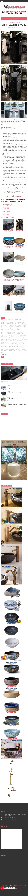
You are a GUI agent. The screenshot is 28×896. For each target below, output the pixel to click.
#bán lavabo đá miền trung (13, 321)
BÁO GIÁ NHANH (14, 196)
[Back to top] (24, 892)
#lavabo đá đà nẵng (11, 332)
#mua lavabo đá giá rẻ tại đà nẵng (10, 345)
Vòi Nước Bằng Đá (7, 205)
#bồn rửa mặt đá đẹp (15, 325)
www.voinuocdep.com (16, 191)
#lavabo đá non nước (15, 336)
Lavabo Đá (5, 212)
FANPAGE (4, 826)
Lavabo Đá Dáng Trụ (15, 22)
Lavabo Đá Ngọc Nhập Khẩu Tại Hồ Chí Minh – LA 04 (16, 399)
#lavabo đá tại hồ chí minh (13, 339)
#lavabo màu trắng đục (16, 340)
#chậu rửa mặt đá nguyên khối (13, 329)
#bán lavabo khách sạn (13, 323)
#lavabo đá (11, 330)
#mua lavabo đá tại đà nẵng (13, 349)
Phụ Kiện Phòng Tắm (7, 210)
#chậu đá (10, 328)
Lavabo (9, 22)
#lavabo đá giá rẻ (10, 333)
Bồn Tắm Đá (6, 214)
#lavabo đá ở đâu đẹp (7, 338)
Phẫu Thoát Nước (7, 211)
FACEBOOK (4, 413)
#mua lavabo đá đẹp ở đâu (18, 343)
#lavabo (3, 330)
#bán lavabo (10, 318)
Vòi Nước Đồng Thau (7, 204)
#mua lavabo (4, 342)
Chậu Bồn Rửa (4, 381)
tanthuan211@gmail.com (15, 189)
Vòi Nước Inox (6, 207)
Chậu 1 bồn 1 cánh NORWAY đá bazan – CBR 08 (12, 383)
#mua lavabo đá (14, 342)
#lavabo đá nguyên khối (11, 335)
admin (18, 27)
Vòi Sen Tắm (6, 208)
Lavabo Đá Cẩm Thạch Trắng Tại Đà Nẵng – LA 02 (16, 387)
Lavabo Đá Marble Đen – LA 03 (14, 392)
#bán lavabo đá (9, 319)
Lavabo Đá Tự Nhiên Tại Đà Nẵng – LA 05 (16, 404)
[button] (2, 1)
